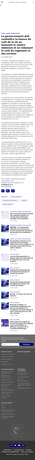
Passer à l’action (6, 352)
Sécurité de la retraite (7, 382)
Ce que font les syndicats (22, 369)
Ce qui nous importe (7, 369)
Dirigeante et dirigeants (7, 414)
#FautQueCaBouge (6, 359)
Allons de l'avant (16, 196)
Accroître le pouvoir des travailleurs (23, 373)
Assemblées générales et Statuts (7, 417)
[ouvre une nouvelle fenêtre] (3, 190)
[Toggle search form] (33, 2)
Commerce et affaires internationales (7, 389)
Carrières (28, 450)
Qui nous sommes (6, 403)
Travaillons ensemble (7, 356)
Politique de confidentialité (10, 452)
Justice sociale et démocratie (10, 33)
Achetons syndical (6, 364)
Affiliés (3, 408)
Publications (8, 450)
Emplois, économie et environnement (7, 393)
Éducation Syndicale (24, 352)
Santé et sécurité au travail (6, 397)
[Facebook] (11, 445)
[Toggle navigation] (2, 2)
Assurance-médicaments (10, 200)
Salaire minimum (7, 204)
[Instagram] (23, 445)
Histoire (3, 405)
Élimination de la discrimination (5, 376)
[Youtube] (19, 445)
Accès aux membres (27, 452)
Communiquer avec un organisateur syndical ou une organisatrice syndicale (24, 385)
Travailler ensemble (23, 377)
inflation (24, 200)
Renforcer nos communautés (23, 380)
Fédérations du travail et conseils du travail (8, 411)
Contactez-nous (19, 450)
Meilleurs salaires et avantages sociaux (7, 372)
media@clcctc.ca (7, 185)
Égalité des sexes (6, 379)
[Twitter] (15, 445)
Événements (4, 362)
